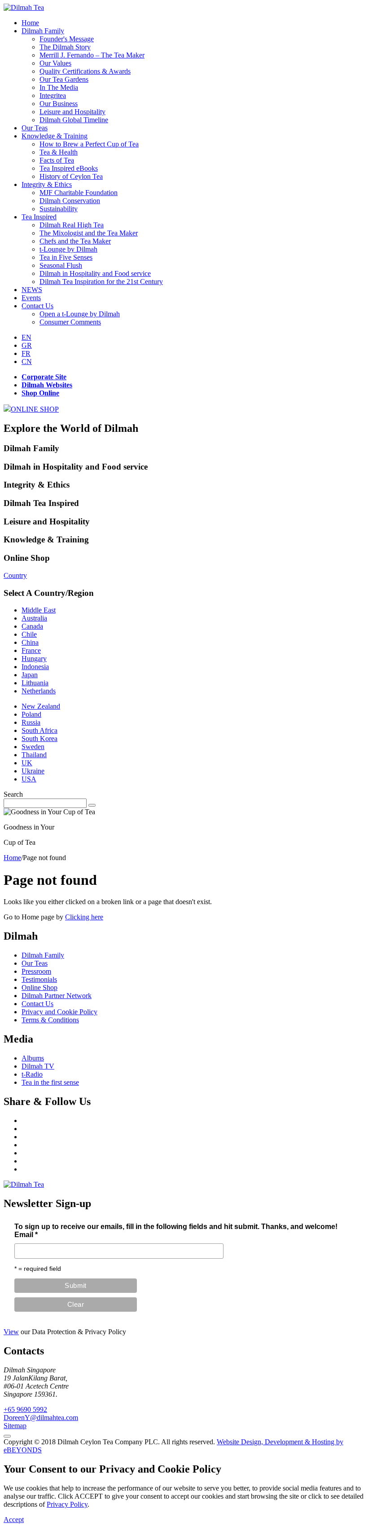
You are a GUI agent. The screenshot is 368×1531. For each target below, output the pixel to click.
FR (26, 353)
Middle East (39, 610)
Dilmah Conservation (69, 200)
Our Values (55, 63)
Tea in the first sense (50, 1082)
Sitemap (15, 1425)
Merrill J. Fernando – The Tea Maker (92, 55)
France (31, 650)
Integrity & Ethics (47, 184)
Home (30, 23)
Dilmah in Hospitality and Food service (95, 273)
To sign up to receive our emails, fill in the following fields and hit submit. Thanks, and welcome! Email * (175, 1230)
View (11, 1332)
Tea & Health (58, 152)
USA (29, 779)
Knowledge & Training (55, 136)
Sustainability (58, 209)
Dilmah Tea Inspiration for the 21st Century (101, 281)
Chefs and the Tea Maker (75, 241)
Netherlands (39, 691)
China (30, 642)
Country (15, 575)
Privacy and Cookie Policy (59, 1012)
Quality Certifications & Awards (85, 71)
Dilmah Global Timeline (73, 120)
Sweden (33, 746)
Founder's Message (66, 39)
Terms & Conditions (50, 1020)
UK (27, 763)
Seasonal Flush (60, 265)
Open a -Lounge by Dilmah (79, 314)
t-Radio (32, 1074)
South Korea (39, 738)
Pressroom (36, 971)
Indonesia (35, 666)
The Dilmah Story (65, 47)
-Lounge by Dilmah (68, 249)
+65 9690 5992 (25, 1409)
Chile (29, 634)
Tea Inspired (39, 217)
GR (27, 345)
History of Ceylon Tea (71, 176)
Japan (30, 675)
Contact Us (37, 306)
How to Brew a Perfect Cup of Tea (89, 144)
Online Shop (39, 987)
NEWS (32, 289)
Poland (31, 714)
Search (13, 794)
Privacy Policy (67, 1504)
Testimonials (39, 979)
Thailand (34, 755)
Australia (34, 618)
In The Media (58, 87)
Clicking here (84, 917)
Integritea (52, 95)
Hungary (34, 658)
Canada (32, 626)
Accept (14, 1519)
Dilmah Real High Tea (71, 225)
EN (26, 337)
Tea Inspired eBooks (68, 168)
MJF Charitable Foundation (78, 192)
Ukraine (33, 771)
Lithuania (35, 683)
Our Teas (35, 128)
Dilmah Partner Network (57, 995)
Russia (31, 722)
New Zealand (41, 706)
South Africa (39, 730)
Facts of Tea (56, 160)
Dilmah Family (43, 31)
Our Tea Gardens (63, 79)
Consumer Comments (70, 322)
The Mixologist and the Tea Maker (88, 233)
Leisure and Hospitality (72, 111)
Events (31, 298)
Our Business (58, 103)
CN (27, 361)
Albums (33, 1058)
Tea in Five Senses (65, 257)
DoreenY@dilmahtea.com (41, 1417)
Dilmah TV (38, 1066)
